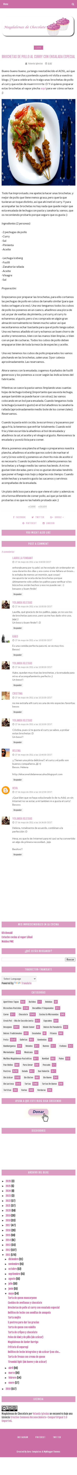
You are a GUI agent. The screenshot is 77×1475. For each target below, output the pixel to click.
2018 (8, 1220)
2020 (8, 1210)
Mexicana (28, 1052)
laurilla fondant (22, 558)
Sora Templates (34, 1451)
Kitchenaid (7, 932)
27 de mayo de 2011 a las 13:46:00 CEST (33, 754)
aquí (43, 88)
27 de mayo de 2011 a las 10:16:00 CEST (33, 724)
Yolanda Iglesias (22, 602)
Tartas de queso (49, 1083)
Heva (15, 788)
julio (10, 1283)
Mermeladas (8, 1052)
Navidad (45, 1058)
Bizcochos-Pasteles (12, 1008)
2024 (8, 1190)
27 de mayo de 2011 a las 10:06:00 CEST (33, 667)
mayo (11, 1293)
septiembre (14, 1273)
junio (11, 1288)
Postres (7, 1071)
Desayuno (7, 1027)
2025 (8, 1185)
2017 (8, 1225)
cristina (17, 693)
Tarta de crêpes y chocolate (22, 1332)
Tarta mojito (14, 1317)
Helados (29, 1046)
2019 (8, 1215)
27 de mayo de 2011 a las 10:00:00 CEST (33, 606)
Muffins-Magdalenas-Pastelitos (17, 1058)
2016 (8, 1230)
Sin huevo (47, 1077)
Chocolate (23, 1014)
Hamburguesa (9, 1046)
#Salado (42, 506)
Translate (26, 983)
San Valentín (43, 1071)
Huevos (46, 1046)
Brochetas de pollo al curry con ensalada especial (34, 1307)
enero (11, 1382)
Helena (16, 750)
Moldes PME (8, 941)
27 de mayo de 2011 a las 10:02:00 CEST (33, 640)
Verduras (41, 1090)
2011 (8, 1254)
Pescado (46, 1065)
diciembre (13, 1259)
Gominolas (42, 1039)
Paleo (61, 1058)
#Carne (32, 506)
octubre (12, 1268)
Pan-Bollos (8, 1065)
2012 (8, 1249)
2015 (8, 1235)
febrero (12, 1377)
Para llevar (28, 1065)
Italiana (62, 1046)
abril (11, 1367)
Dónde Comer (29, 1027)
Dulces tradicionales (12, 1033)
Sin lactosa (8, 1083)
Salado (25, 1071)
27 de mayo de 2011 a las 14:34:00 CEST (33, 822)
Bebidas (48, 1002)
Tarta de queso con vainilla (22, 1327)
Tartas (28, 1083)
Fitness (53, 1033)
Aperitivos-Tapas (11, 1002)
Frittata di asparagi (18, 1347)
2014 (8, 1240)
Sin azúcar (8, 1077)
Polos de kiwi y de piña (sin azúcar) (25, 1337)
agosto (12, 1278)
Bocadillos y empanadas (43, 1008)
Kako (15, 636)
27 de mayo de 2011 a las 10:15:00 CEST (33, 697)
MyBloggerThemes (52, 1451)
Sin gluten (28, 1077)
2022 (8, 1200)
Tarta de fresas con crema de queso (26, 1356)
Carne (38, 47)
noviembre (14, 1263)
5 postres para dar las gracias (23, 1322)
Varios (24, 1090)
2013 (8, 1244)
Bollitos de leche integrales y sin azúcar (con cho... (34, 1351)
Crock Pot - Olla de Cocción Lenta (18, 1020)
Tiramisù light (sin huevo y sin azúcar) (27, 1361)
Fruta (5, 1039)
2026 (8, 1181)
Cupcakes (48, 1020)
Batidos (32, 1002)
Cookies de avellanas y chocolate (25, 1302)
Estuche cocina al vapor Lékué (17, 937)
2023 (8, 1195)
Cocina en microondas (49, 1014)
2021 (8, 1205)
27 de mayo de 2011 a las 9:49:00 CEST (33, 561)
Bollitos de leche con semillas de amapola (29, 1312)
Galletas (23, 1039)
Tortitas (7, 1090)
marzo (11, 1372)
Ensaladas (36, 1033)
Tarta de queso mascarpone (22, 1297)
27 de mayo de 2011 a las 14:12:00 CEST (33, 792)
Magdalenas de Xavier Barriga (23, 1341)
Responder (18, 594)
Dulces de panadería (53, 1027)
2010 (8, 1388)
